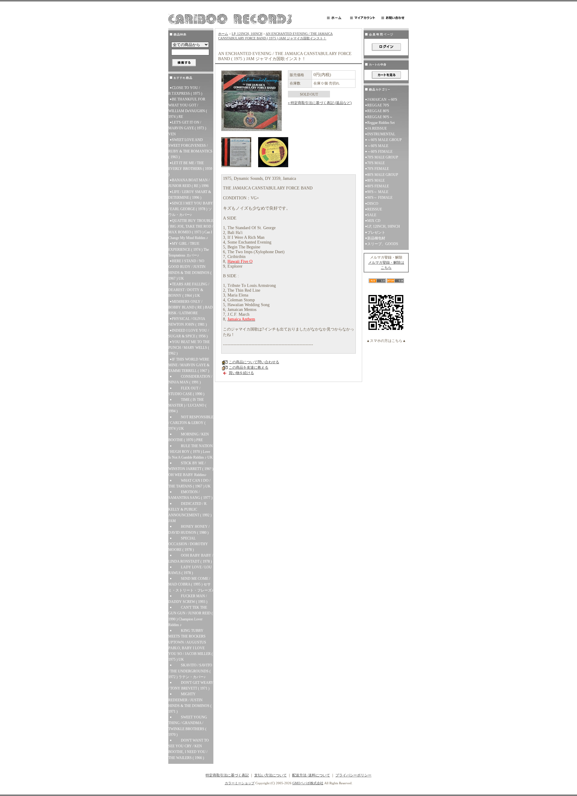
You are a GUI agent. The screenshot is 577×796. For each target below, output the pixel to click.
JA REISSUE (377, 128)
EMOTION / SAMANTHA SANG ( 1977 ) (190, 495)
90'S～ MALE (377, 192)
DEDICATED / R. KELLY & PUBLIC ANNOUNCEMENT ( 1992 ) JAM (190, 512)
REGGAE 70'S (378, 105)
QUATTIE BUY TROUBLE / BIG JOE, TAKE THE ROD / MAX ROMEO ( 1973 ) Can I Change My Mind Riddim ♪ (190, 229)
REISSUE (374, 209)
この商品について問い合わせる (254, 362)
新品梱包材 (376, 238)
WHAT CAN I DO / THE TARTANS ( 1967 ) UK (189, 483)
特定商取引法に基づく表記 (227, 775)
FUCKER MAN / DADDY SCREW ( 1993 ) (187, 599)
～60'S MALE (377, 146)
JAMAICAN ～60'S (382, 99)
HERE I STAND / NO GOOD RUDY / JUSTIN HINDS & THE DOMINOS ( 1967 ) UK (190, 270)
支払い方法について (270, 775)
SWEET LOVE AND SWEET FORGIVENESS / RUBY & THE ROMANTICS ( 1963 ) (190, 148)
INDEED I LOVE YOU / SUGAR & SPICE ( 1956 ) (188, 333)
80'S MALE (376, 180)
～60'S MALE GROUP (384, 140)
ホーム (223, 33)
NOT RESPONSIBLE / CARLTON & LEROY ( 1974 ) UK (190, 423)
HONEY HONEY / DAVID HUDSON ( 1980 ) (188, 529)
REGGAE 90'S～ (380, 117)
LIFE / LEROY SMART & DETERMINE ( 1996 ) (189, 195)
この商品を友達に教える (248, 367)
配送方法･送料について (311, 775)
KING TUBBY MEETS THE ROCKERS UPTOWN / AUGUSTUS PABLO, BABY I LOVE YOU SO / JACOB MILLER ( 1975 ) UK (190, 645)
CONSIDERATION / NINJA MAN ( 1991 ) (190, 379)
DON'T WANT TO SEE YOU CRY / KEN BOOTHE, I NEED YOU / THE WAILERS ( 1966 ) (188, 749)
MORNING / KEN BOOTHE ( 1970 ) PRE (188, 437)
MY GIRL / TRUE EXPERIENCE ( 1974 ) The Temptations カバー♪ (188, 249)
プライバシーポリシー (353, 775)
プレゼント (376, 232)
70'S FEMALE (378, 169)
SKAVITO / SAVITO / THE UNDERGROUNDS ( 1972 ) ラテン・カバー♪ (190, 671)
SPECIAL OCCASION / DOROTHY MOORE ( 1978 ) (188, 544)
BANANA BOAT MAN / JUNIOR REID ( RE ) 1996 (188, 183)
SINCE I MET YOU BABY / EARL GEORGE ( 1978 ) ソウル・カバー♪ (190, 209)
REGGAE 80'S (378, 111)
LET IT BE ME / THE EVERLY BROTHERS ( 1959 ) (190, 169)
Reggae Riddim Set (381, 123)
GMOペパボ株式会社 (307, 783)
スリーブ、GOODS (382, 244)
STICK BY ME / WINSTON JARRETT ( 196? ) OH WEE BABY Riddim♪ (190, 469)
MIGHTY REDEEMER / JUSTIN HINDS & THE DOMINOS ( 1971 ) (190, 703)
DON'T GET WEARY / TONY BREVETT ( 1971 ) (190, 685)
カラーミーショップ (240, 783)
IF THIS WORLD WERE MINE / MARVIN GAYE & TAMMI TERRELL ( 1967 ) (188, 365)
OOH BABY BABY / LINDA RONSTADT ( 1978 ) (190, 558)
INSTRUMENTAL (381, 134)
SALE (371, 215)
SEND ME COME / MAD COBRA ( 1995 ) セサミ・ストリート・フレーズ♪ (190, 584)
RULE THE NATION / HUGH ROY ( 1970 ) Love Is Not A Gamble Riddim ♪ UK (190, 451)
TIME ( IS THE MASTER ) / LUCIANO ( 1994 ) (187, 405)
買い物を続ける (241, 373)
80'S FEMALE (378, 186)
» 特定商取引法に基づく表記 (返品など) (320, 103)
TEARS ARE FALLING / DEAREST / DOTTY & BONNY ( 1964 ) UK (188, 290)
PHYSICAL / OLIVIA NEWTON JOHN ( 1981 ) (187, 322)
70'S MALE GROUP (382, 157)
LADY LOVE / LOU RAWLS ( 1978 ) (190, 570)
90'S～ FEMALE (379, 197)
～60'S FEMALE (379, 151)
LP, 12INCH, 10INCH (247, 33)
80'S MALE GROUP (382, 175)
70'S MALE (376, 163)
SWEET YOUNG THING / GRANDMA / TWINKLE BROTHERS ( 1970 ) (187, 726)
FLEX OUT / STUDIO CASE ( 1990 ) (186, 391)
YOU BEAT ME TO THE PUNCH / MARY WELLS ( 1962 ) (189, 347)
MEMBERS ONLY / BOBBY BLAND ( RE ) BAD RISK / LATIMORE (190, 307)
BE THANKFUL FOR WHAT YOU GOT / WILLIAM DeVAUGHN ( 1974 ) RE (187, 108)
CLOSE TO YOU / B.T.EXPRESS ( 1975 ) (185, 91)
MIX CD (373, 221)
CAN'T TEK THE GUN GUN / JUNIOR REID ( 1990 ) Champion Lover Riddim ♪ (190, 616)
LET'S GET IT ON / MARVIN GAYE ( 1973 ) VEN (187, 128)
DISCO (372, 203)
